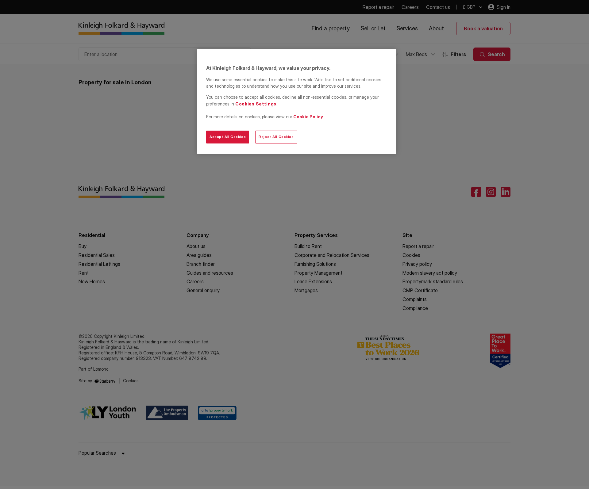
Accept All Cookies (228, 137)
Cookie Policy (308, 116)
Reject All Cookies (276, 137)
